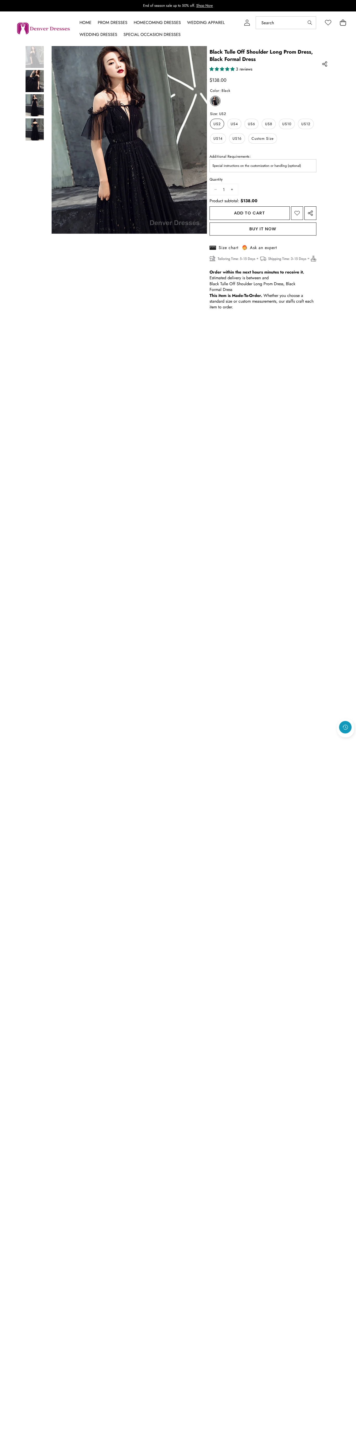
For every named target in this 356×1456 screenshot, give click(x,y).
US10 (286, 123)
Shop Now (204, 5)
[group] (35, 57)
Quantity (216, 179)
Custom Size (262, 138)
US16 (237, 138)
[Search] (310, 23)
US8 (268, 123)
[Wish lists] (328, 23)
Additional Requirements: (230, 156)
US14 (218, 138)
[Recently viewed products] (345, 727)
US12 (305, 123)
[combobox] (286, 23)
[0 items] (343, 23)
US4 (234, 123)
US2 (217, 123)
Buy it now (262, 229)
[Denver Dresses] (43, 28)
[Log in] (247, 23)
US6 (251, 123)
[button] (345, 741)
